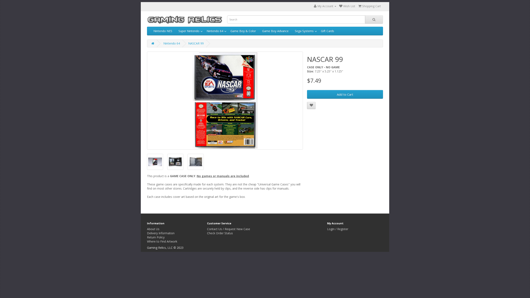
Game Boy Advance (275, 31)
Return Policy (156, 237)
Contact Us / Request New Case (228, 229)
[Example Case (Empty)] (196, 162)
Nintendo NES (162, 31)
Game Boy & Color (243, 31)
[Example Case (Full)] (175, 162)
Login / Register (337, 229)
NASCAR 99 (196, 43)
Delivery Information (161, 233)
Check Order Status (220, 233)
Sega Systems (304, 31)
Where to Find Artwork (162, 241)
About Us (153, 229)
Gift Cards (327, 31)
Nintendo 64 (215, 31)
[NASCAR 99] (225, 101)
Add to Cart (345, 94)
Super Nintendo (188, 31)
